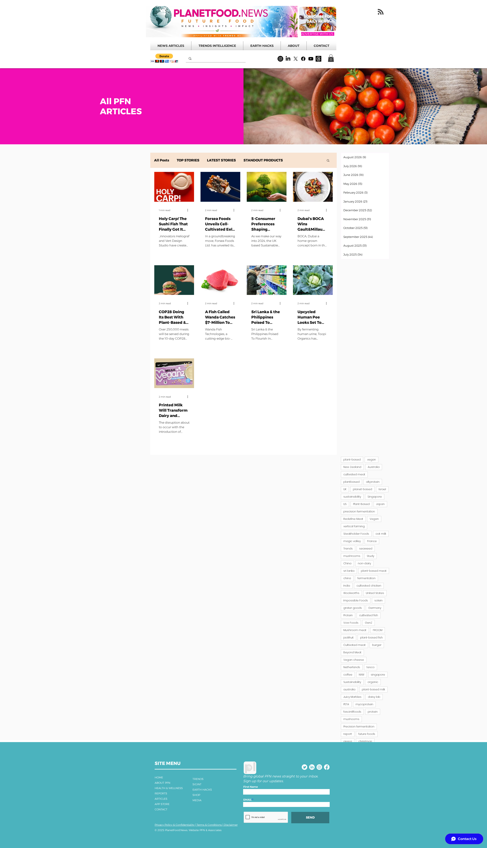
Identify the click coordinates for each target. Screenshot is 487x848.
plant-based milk (373, 689)
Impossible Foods (355, 600)
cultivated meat (354, 474)
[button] (164, 58)
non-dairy (364, 563)
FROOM (377, 630)
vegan (371, 459)
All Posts (161, 160)
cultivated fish (368, 615)
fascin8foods (352, 712)
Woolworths (351, 593)
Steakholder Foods (356, 534)
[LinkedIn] (288, 59)
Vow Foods (350, 623)
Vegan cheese (353, 660)
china (347, 578)
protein (373, 712)
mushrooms (351, 556)
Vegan (374, 519)
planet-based (362, 489)
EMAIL (247, 799)
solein (378, 600)
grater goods (352, 608)
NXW (361, 674)
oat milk (381, 534)
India (346, 586)
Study (370, 556)
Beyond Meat (352, 652)
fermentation (366, 578)
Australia (374, 467)
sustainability (352, 497)
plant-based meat (374, 571)
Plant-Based (361, 504)
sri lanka (348, 571)
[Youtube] (311, 59)
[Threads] (318, 59)
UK (344, 489)
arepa (347, 741)
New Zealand (352, 467)
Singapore (375, 497)
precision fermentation (359, 511)
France (372, 541)
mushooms (351, 719)
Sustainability (352, 682)
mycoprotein (364, 704)
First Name (250, 786)
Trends (348, 548)
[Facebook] (303, 59)
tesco (371, 667)
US (345, 504)
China (347, 563)
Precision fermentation (358, 726)
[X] (295, 59)
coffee (347, 674)
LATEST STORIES (221, 160)
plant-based (352, 459)
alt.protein (373, 482)
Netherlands (351, 667)
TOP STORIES (188, 160)
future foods (366, 734)
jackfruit (348, 637)
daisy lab (374, 697)
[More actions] (189, 210)
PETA (346, 704)
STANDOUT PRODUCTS (263, 160)
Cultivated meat (354, 645)
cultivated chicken (368, 586)
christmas (365, 741)
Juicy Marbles (352, 697)
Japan (380, 504)
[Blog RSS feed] (381, 12)
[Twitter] (304, 767)
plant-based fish (371, 637)
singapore (378, 674)
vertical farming (354, 526)
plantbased (351, 482)
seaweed (365, 548)
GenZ (368, 623)
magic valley (352, 541)
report (347, 734)
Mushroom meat (354, 630)
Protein (348, 615)
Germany (374, 608)
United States (375, 593)
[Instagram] (280, 59)
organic (373, 682)
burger (376, 645)
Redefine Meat (353, 519)
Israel (382, 489)
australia (349, 689)
